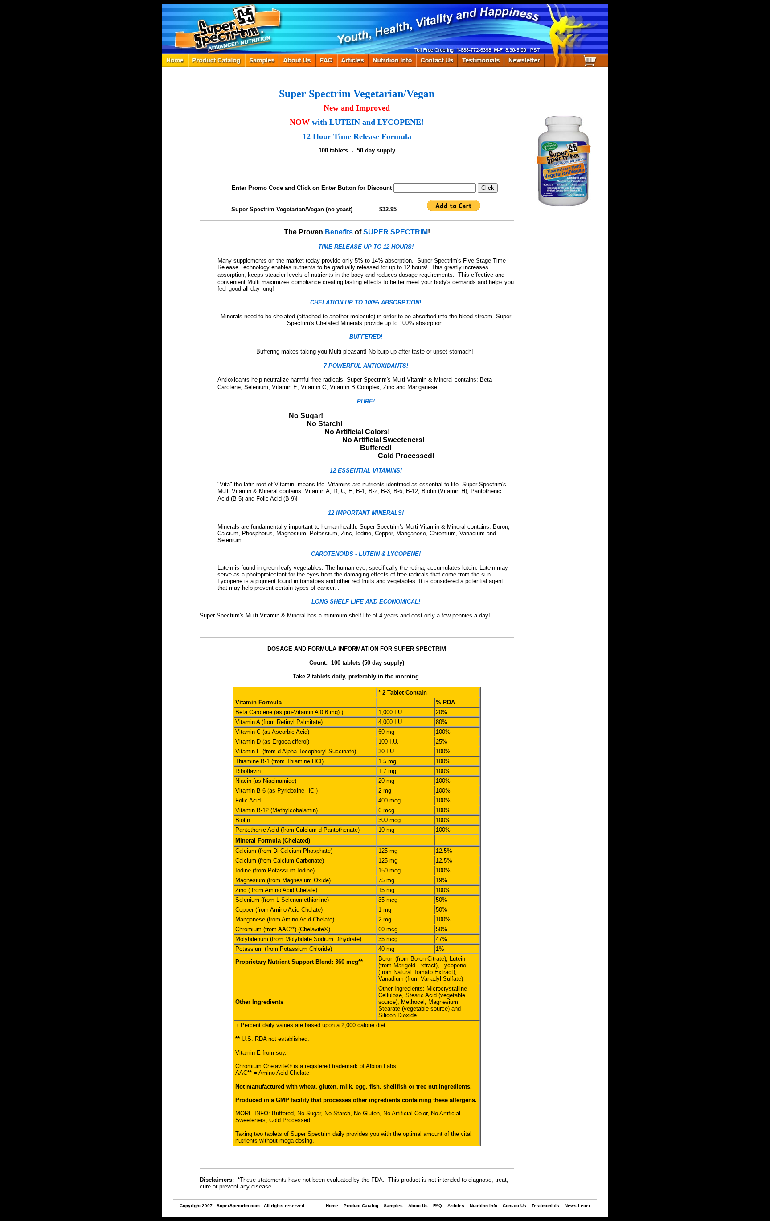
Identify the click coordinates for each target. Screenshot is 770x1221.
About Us (418, 1205)
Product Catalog (361, 1205)
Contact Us (514, 1205)
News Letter (577, 1205)
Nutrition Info (483, 1205)
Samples (393, 1205)
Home (332, 1205)
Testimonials (545, 1205)
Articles (455, 1205)
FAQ (437, 1205)
